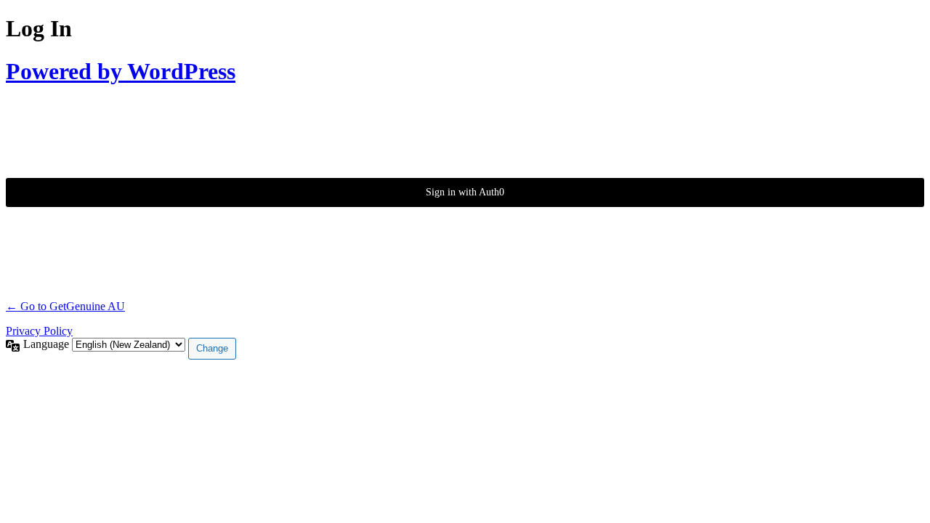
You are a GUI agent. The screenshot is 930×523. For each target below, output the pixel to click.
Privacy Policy (39, 331)
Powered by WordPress (120, 71)
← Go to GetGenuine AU (65, 306)
